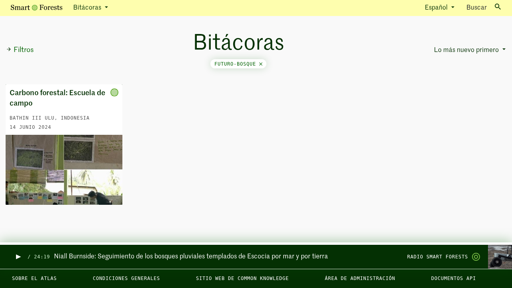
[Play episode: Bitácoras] (18, 257)
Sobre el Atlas (34, 278)
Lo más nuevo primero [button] (467, 50)
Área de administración (360, 278)
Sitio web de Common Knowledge (242, 278)
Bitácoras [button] (88, 8)
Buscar (476, 8)
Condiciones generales (126, 278)
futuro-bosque (236, 64)
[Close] (260, 64)
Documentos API (453, 278)
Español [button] (437, 8)
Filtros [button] (24, 50)
